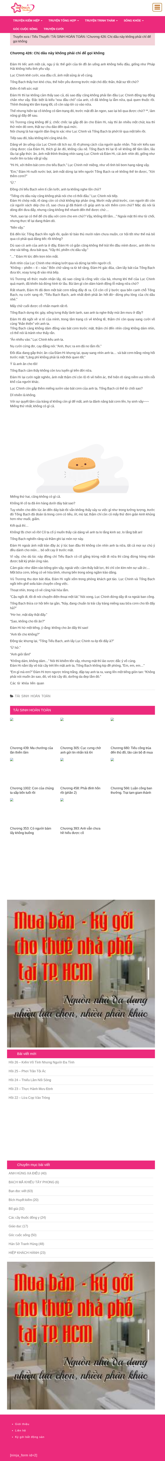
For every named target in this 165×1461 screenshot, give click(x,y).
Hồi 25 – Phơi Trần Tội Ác (27, 1071)
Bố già (13, 1208)
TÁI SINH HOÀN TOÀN (33, 696)
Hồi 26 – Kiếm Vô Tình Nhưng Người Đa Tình (41, 1062)
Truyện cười (54, 29)
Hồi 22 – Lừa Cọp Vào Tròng (29, 1097)
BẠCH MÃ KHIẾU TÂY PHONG (31, 1182)
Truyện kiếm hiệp (26, 20)
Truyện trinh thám (100, 20)
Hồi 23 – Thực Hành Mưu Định (31, 1089)
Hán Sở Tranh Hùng (23, 1244)
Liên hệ (20, 1430)
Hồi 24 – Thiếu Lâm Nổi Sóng (30, 1080)
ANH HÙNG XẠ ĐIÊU (24, 1173)
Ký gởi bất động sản (29, 1436)
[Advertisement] (81, 869)
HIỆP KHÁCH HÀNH (24, 1252)
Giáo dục (15, 1226)
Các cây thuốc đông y (24, 1217)
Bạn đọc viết (17, 1191)
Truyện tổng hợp (62, 20)
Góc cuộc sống (25, 29)
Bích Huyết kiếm (20, 1200)
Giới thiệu (22, 1424)
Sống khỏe (133, 20)
